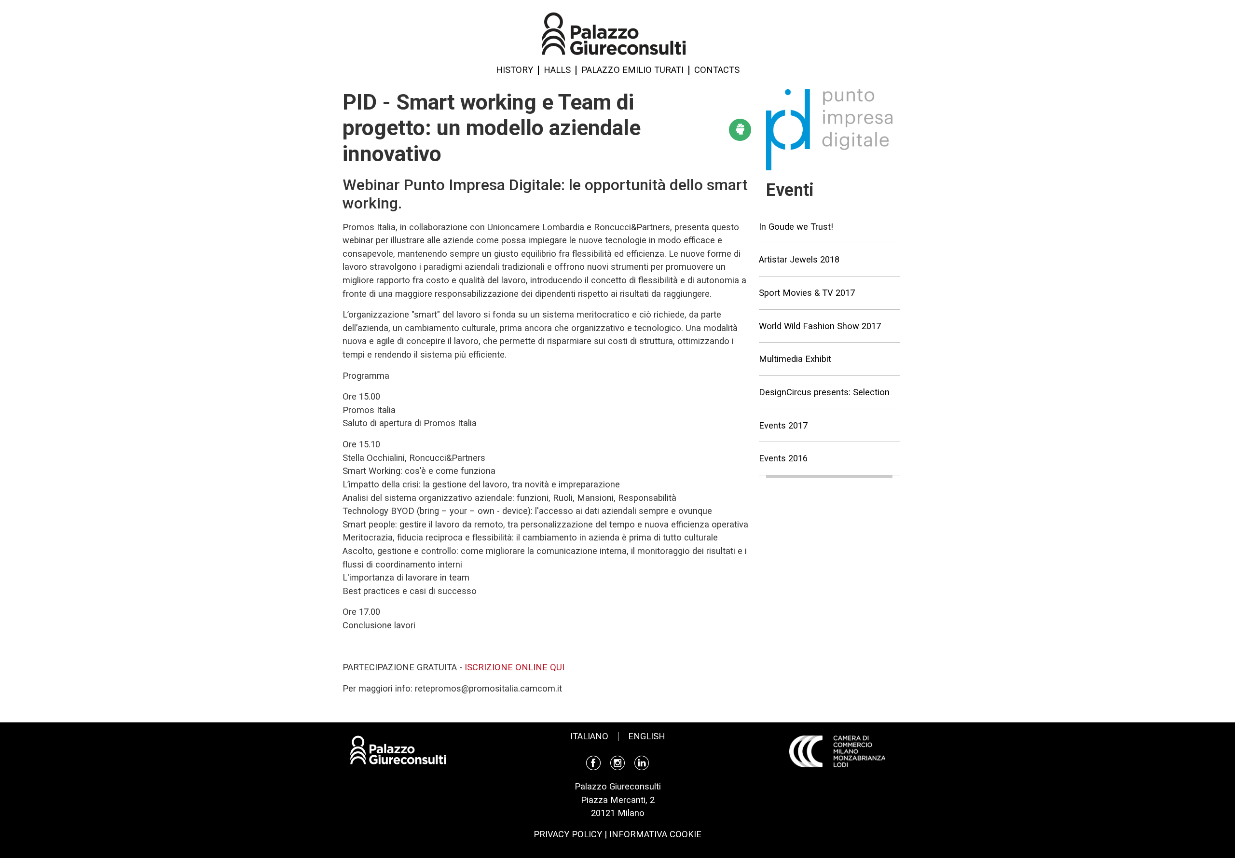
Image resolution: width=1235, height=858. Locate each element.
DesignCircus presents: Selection (824, 392)
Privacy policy (568, 834)
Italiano (589, 736)
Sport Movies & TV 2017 (807, 293)
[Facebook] (593, 762)
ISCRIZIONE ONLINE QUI (514, 667)
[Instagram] (617, 762)
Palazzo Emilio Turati (632, 70)
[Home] (613, 33)
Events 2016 (783, 458)
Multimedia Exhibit (795, 359)
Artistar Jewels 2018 (799, 259)
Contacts (717, 70)
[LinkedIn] (641, 762)
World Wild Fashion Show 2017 (820, 326)
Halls (557, 70)
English (646, 736)
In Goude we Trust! (796, 226)
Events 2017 (783, 425)
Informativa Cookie (655, 834)
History (514, 70)
